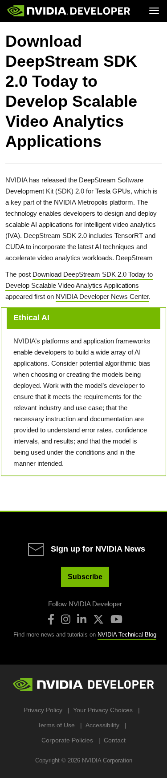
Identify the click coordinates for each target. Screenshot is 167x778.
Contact (115, 740)
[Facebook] (51, 619)
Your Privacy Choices (103, 710)
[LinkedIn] (81, 619)
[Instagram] (65, 619)
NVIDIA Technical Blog (127, 634)
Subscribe (85, 576)
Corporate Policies (67, 740)
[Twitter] (98, 619)
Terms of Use (56, 725)
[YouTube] (116, 619)
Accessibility (102, 725)
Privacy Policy (43, 710)
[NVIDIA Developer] (69, 10)
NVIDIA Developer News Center (102, 296)
